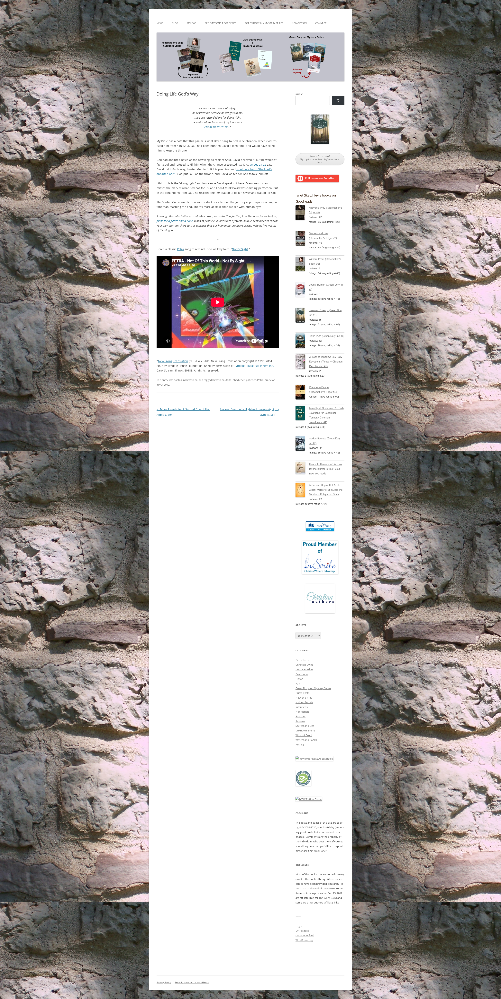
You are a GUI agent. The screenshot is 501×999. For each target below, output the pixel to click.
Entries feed (302, 930)
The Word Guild (328, 898)
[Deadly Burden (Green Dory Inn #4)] (302, 290)
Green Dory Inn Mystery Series (264, 23)
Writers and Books (306, 740)
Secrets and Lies (305, 726)
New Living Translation (173, 361)
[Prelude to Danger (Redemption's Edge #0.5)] (302, 393)
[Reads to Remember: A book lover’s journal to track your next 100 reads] (302, 468)
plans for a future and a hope (175, 221)
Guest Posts (302, 693)
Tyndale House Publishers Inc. (254, 366)
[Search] (338, 100)
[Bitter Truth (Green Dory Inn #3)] (302, 342)
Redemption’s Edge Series (220, 23)
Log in (299, 926)
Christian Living (304, 664)
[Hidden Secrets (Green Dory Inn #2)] (302, 444)
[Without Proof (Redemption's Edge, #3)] (302, 265)
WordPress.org (304, 940)
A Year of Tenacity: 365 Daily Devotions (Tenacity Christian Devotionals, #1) (325, 361)
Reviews (191, 23)
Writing (300, 744)
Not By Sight (240, 249)
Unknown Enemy (305, 730)
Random (300, 716)
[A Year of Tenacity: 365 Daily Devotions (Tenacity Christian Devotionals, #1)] (302, 362)
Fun (298, 683)
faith (229, 380)
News (160, 23)
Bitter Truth (302, 660)
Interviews (302, 707)
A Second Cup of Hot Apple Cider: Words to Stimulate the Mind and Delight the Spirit (325, 489)
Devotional (191, 380)
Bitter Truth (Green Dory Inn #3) (326, 336)
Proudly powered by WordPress (192, 982)
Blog (175, 23)
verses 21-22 (258, 164)
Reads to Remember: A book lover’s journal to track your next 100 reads (325, 468)
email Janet (320, 851)
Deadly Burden (304, 669)
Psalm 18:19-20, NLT (217, 127)
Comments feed (305, 935)
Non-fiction (299, 23)
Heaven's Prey (304, 697)
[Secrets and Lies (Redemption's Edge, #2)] (302, 239)
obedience (239, 380)
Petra (180, 249)
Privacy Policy (164, 982)
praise (268, 380)
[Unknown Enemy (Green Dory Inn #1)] (302, 316)
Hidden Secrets (304, 702)
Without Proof (304, 735)
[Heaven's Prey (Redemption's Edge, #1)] (302, 213)
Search (299, 93)
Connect (320, 23)
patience (251, 380)
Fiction (299, 679)
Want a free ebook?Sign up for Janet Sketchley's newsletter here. (320, 159)
